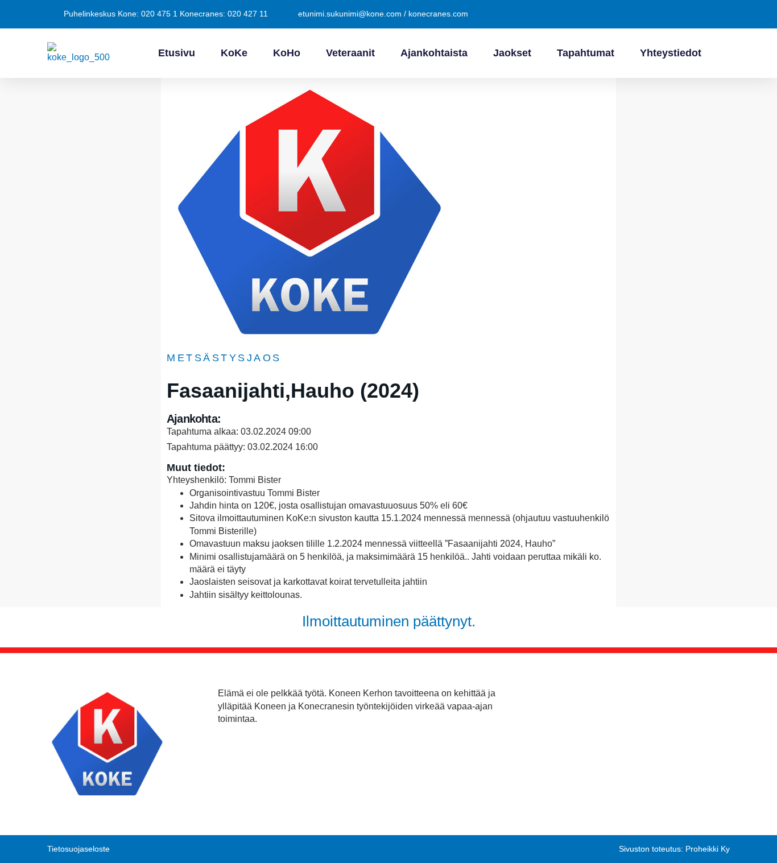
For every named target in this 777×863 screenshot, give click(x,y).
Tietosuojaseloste (78, 848)
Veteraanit (350, 53)
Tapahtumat (585, 53)
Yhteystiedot (670, 53)
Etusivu (176, 53)
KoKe (234, 53)
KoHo (286, 53)
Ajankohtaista (434, 53)
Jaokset (512, 53)
